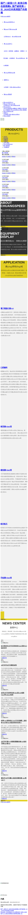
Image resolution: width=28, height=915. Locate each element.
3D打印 (6, 51)
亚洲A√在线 (24, 912)
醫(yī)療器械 (23, 110)
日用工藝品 (6, 142)
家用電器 (11, 51)
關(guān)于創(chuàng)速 (10, 29)
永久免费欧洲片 (16, 912)
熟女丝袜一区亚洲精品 (6, 912)
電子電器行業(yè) (7, 308)
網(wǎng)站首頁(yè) (9, 22)
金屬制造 (16, 51)
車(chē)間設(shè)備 (16, 36)
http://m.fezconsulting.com (13, 880)
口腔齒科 (4, 367)
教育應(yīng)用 (6, 426)
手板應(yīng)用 (6, 578)
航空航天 (4, 524)
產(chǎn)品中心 (8, 44)
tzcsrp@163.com (8, 877)
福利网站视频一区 (17, 913)
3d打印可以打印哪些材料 (9, 665)
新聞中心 (6, 80)
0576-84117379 (10, 873)
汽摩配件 (22, 51)
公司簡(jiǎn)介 (7, 36)
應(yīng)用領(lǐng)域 (9, 72)
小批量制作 (12, 58)
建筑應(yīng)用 (6, 470)
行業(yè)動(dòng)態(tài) (15, 87)
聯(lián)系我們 (8, 94)
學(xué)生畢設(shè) (20, 58)
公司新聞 (6, 87)
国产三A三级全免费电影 (7, 913)
